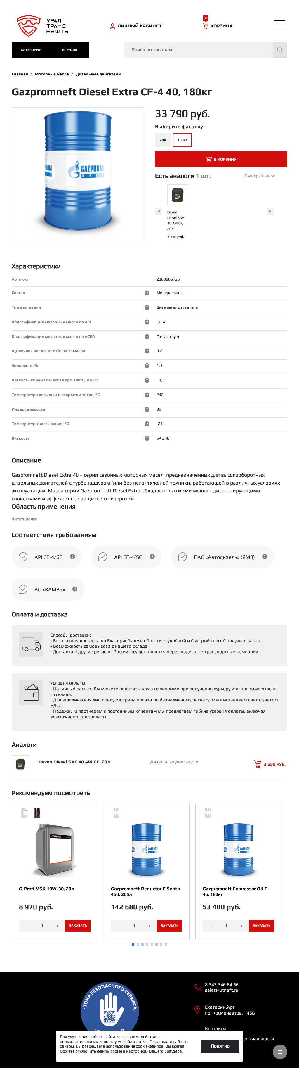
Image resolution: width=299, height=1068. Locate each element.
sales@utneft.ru (221, 990)
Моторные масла (52, 74)
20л (163, 140)
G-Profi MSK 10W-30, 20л (46, 888)
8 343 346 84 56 (222, 984)
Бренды (69, 50)
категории (31, 50)
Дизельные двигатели (98, 74)
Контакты (215, 1028)
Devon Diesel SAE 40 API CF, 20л (74, 762)
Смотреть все (259, 176)
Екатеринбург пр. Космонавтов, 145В (230, 1009)
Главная (20, 74)
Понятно (220, 1046)
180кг (182, 140)
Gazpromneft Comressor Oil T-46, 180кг (236, 891)
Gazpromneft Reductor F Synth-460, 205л (146, 891)
